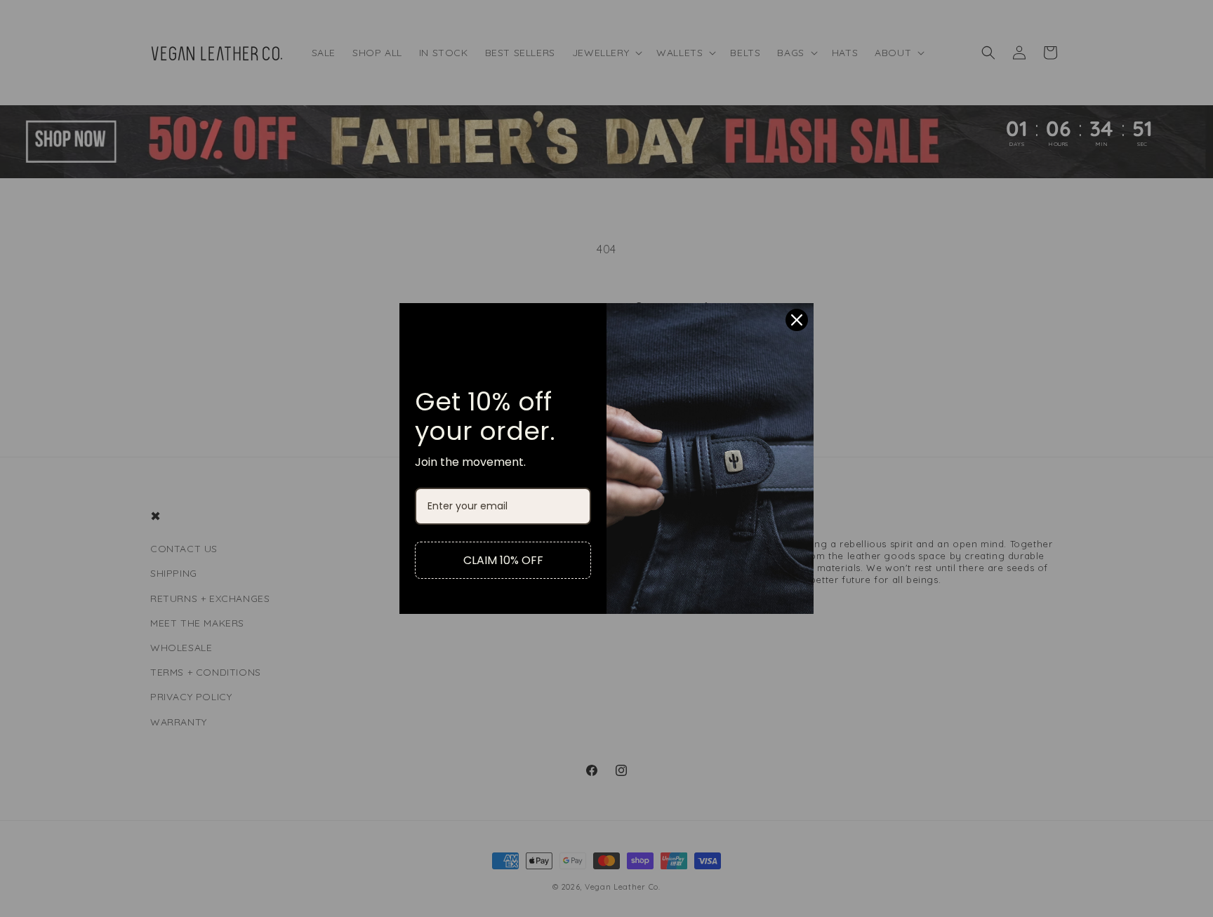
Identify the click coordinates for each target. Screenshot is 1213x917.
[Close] (797, 320)
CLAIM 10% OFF (503, 560)
